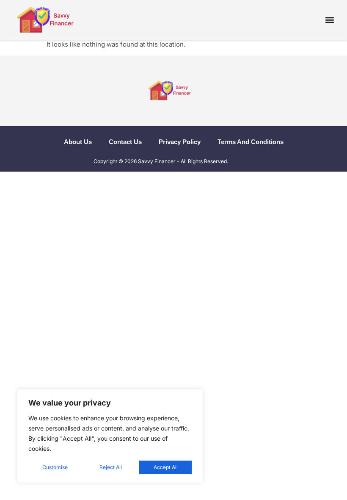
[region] (110, 436)
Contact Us (125, 141)
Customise (55, 467)
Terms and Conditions (251, 141)
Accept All (166, 467)
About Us (78, 141)
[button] (329, 20)
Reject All (110, 467)
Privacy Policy (180, 141)
